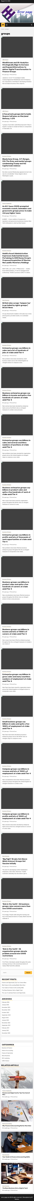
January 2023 (5, 1020)
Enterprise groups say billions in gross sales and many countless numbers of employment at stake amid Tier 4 (16, 677)
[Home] (3, 25)
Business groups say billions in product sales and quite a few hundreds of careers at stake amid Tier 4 (15, 585)
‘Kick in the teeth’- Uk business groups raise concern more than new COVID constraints (16, 906)
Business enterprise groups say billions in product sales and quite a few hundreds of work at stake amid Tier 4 (16, 491)
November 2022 (6, 1023)
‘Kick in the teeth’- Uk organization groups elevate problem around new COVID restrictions (14, 952)
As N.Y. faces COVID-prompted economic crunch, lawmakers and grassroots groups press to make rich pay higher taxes (17, 209)
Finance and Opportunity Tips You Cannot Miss (14, 982)
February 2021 (5, 1028)
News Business (5, 300)
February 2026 (5, 1002)
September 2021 (6, 1025)
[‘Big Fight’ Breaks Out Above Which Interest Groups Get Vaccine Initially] (17, 843)
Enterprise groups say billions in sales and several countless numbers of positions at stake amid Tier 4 (16, 443)
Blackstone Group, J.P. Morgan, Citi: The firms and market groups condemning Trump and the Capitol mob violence (16, 162)
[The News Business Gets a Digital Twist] (17, 1173)
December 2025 (6, 1007)
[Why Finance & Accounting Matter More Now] (17, 1111)
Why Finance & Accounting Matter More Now (13, 985)
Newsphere (26, 1197)
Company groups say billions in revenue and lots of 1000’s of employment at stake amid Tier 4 (16, 771)
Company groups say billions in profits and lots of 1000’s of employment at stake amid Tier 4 (16, 816)
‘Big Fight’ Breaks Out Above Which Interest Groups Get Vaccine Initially (14, 861)
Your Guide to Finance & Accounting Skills (13, 987)
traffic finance (5, 59)
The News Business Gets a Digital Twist (12, 990)
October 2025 (5, 1012)
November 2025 (6, 1010)
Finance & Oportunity (6, 203)
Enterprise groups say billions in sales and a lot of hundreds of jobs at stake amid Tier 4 (16, 350)
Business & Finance (6, 156)
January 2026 (5, 1004)
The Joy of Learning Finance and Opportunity (13, 993)
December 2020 (6, 1033)
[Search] (32, 24)
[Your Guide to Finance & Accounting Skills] (17, 1142)
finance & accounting (7, 1050)
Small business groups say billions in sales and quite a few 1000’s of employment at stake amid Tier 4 (15, 725)
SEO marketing (6, 1058)
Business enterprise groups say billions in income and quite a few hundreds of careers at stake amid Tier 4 (16, 396)
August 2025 (5, 1017)
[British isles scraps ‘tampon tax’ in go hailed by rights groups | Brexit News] (17, 287)
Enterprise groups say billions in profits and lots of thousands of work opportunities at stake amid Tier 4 (16, 538)
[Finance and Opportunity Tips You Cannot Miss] (17, 1078)
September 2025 (6, 1015)
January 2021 (5, 1030)
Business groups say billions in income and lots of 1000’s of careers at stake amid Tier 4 (15, 631)
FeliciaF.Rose (14, 74)
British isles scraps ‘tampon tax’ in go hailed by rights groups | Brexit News (16, 305)
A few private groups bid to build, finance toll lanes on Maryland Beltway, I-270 (16, 116)
